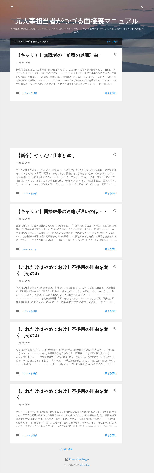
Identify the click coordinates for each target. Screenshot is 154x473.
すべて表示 (112, 41)
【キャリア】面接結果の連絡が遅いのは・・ (62, 211)
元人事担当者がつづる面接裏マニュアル (77, 21)
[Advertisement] (134, 83)
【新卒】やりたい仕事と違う (46, 155)
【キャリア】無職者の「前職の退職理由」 (59, 55)
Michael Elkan (85, 465)
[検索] (142, 8)
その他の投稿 (66, 449)
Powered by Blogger (79, 459)
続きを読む (110, 93)
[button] (114, 54)
